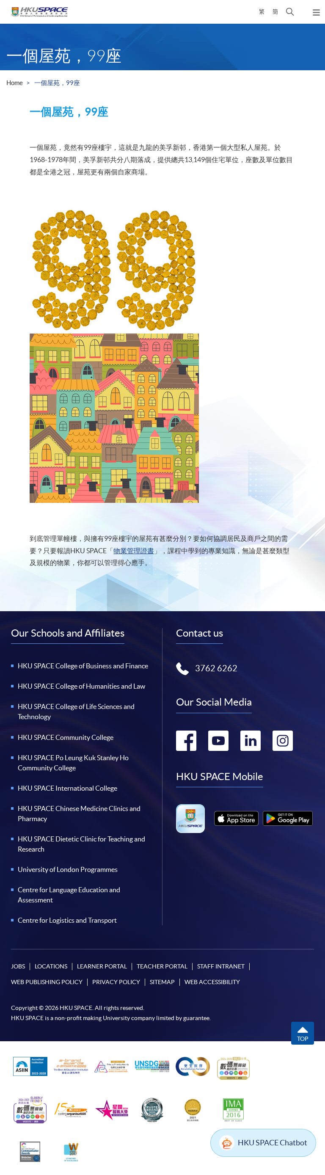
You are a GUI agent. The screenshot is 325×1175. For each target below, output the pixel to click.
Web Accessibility (212, 982)
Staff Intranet (221, 966)
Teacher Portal (162, 966)
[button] (290, 11)
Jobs (18, 966)
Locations (51, 966)
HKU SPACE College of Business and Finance (83, 666)
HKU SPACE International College (67, 788)
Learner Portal (102, 966)
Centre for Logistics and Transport (67, 920)
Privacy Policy (116, 982)
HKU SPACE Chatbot (272, 1142)
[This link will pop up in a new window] (236, 818)
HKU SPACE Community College (65, 737)
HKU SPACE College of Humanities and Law (81, 686)
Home (14, 82)
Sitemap (162, 982)
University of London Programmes (68, 869)
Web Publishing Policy (47, 982)
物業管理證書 (133, 550)
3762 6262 (216, 668)
